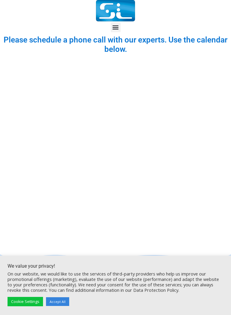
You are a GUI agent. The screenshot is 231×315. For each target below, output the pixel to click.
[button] (116, 27)
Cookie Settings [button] (25, 301)
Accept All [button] (58, 301)
